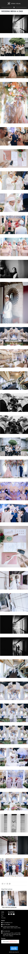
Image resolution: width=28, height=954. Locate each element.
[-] (9, 914)
